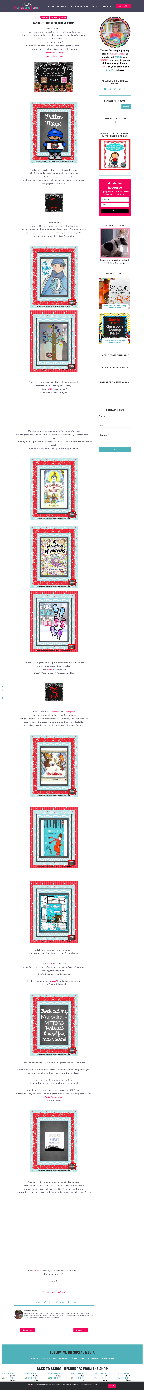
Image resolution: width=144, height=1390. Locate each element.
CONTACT (124, 5)
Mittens (54, 17)
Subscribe (115, 211)
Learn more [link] (32, 1387)
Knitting (45, 17)
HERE (49, 389)
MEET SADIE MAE (79, 6)
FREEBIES (106, 6)
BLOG (51, 6)
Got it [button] (112, 1386)
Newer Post (27, 1330)
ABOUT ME (62, 6)
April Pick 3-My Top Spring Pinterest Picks (115, 306)
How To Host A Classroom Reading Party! (115, 341)
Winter (63, 17)
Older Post (80, 1330)
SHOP (94, 6)
